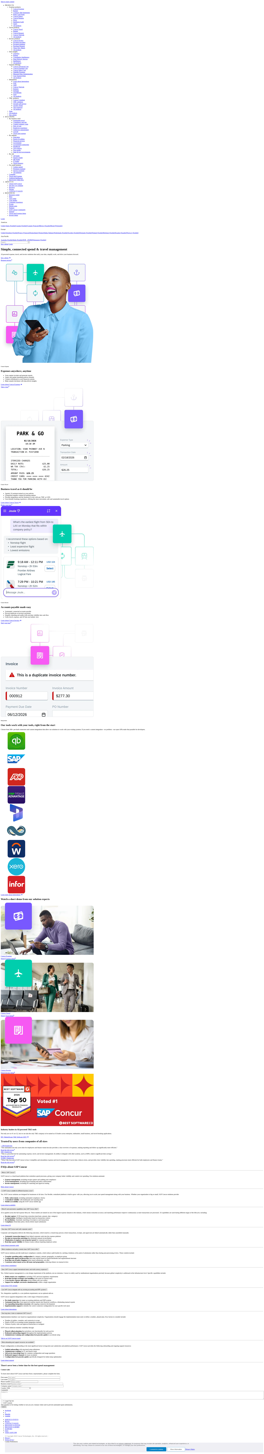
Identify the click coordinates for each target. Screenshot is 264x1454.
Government (17, 143)
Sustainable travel (19, 120)
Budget (15, 11)
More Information (176, 1449)
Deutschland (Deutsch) (37, 233)
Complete (12, 174)
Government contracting (21, 145)
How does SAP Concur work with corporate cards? (17, 1229)
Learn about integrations (21, 81)
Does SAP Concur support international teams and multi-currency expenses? (25, 1269)
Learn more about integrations (11, 895)
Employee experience (20, 128)
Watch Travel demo (7, 1016)
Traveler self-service (19, 104)
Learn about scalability (8, 1205)
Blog (10, 197)
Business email (6, 1384)
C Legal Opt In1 (8, 1401)
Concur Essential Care (20, 68)
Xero (14, 94)
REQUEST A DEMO (12, 1427)
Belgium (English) (109, 233)
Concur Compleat (19, 100)
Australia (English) (7, 240)
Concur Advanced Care (21, 66)
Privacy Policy (190, 1449)
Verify (15, 24)
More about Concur (7, 1187)
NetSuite (16, 91)
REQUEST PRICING (16, 180)
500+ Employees (6, 1152)
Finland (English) (97, 233)
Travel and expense (19, 133)
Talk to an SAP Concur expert (10, 1338)
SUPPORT (8, 1429)
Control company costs (20, 124)
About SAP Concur (15, 184)
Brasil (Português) (56, 226)
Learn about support (7, 1360)
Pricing (11, 189)
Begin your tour (6, 505)
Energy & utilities (19, 139)
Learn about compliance (8, 1265)
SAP (14, 83)
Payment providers (19, 42)
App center (12, 198)
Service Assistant (18, 171)
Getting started (18, 167)
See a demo (13, 115)
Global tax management (21, 130)
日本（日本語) (28, 240)
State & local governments (21, 152)
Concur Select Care (19, 70)
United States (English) (8, 226)
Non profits (17, 150)
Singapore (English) (39, 240)
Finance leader (18, 158)
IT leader (16, 161)
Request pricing (6, 260)
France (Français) (24, 233)
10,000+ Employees (7, 1158)
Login (3, 219)
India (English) (18, 240)
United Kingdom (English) (9, 233)
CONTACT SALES (16, 191)
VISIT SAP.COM (11, 1432)
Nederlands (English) (61, 233)
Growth (15, 132)
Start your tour (6, 623)
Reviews (12, 187)
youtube (7, 1416)
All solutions (17, 172)
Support (11, 211)
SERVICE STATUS (11, 1419)
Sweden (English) (74, 233)
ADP (15, 85)
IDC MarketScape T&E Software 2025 (14, 1137)
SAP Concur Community (17, 210)
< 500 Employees (6, 1146)
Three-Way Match (19, 48)
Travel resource (18, 163)
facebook (8, 1410)
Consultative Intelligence (21, 57)
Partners (11, 208)
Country (3, 1388)
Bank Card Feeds (19, 14)
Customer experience (16, 202)
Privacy (7, 1438)
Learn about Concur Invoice (10, 620)
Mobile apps (13, 206)
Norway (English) (132, 233)
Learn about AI (6, 1225)
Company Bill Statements (21, 13)
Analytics (16, 53)
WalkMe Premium (19, 72)
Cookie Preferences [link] (11, 1442)
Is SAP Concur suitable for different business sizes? (17, 1191)
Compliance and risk (20, 122)
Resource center (14, 195)
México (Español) (45, 226)
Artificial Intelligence (16, 178)
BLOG (7, 1421)
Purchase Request (19, 46)
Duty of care (17, 126)
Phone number (5, 1382)
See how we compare (16, 185)
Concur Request (18, 18)
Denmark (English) (86, 233)
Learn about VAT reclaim (9, 1286)
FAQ (6, 1431)
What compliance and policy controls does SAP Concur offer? (20, 1249)
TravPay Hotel (18, 105)
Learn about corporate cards (10, 1245)
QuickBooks (17, 92)
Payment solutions (19, 44)
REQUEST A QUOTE (12, 1425)
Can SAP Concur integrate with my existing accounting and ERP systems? (24, 1289)
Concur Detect (18, 16)
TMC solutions (18, 102)
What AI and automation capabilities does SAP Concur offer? (20, 1209)
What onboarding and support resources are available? (18, 1342)
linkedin (7, 1414)
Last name (4, 1379)
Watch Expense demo (8, 959)
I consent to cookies (156, 1449)
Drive (15, 20)
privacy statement (125, 1443)
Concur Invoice (18, 40)
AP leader (16, 156)
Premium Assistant (19, 169)
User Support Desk (19, 76)
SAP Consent (7, 1403)
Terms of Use (9, 1440)
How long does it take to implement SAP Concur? (16, 1313)
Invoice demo (13, 215)
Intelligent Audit (18, 22)
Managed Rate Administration (23, 74)
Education (16, 137)
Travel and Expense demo (17, 213)
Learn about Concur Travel (10, 502)
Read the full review (7, 1150)
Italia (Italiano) (49, 233)
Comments (4, 1390)
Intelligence (17, 61)
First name (4, 1377)
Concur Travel (18, 29)
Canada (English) (21, 226)
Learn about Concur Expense (10, 384)
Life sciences (17, 148)
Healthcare (16, 146)
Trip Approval (17, 107)
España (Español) (121, 233)
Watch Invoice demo (7, 1073)
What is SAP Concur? (8, 1172)
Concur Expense (18, 9)
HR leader (16, 159)
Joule (10, 111)
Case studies (13, 200)
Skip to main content (7, 2)
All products (17, 26)
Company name (6, 1386)
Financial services (19, 141)
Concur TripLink (18, 35)
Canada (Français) (33, 226)
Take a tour (5, 387)
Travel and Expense (15, 176)
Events (11, 204)
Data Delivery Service (20, 59)
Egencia (15, 89)
